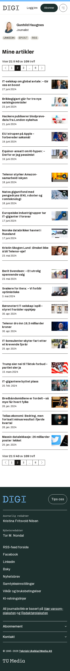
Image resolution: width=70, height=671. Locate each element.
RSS (34, 38)
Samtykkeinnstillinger (18, 584)
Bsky (6, 569)
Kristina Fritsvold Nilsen (20, 521)
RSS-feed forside (16, 547)
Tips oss (57, 499)
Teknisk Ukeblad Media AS (35, 651)
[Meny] (63, 8)
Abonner (49, 7)
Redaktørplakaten (34, 613)
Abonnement (13, 626)
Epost (23, 38)
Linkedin (9, 38)
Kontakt (9, 637)
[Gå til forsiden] (11, 8)
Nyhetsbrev (11, 576)
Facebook (10, 554)
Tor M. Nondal (13, 535)
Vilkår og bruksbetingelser (22, 591)
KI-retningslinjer (14, 598)
